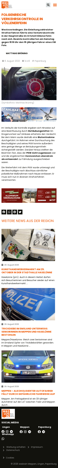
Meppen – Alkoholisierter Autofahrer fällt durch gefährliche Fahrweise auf (28, 392)
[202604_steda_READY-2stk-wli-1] (29, 202)
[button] (48, 5)
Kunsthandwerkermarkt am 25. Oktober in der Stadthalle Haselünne (26, 271)
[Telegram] (11, 431)
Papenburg (40, 60)
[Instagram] (7, 431)
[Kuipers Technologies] (29, 120)
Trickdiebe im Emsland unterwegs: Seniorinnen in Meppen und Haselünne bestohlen (26, 332)
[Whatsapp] (2, 438)
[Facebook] (2, 431)
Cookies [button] (10, 457)
